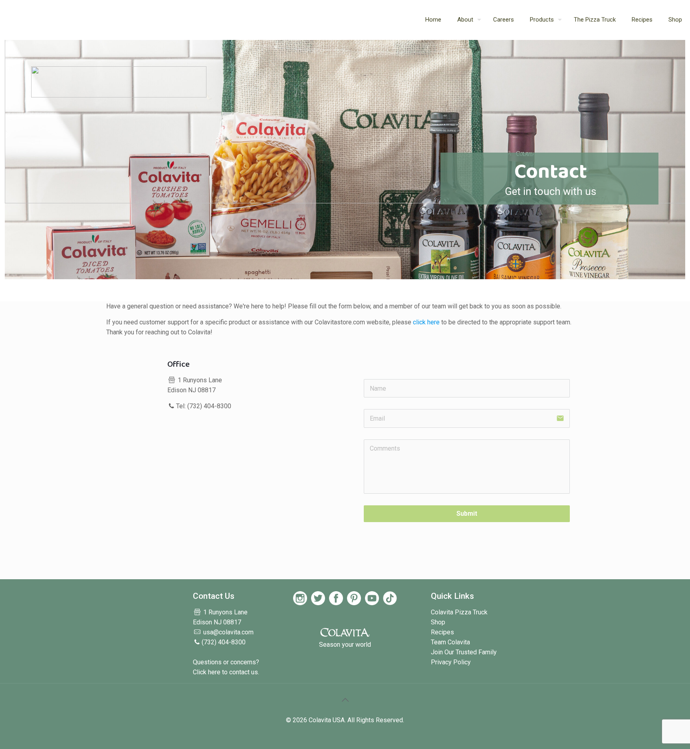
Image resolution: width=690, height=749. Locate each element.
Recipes (442, 632)
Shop (438, 622)
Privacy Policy (451, 662)
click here (426, 322)
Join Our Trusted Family (464, 652)
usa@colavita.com (228, 632)
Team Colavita (450, 642)
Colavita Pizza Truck (459, 612)
